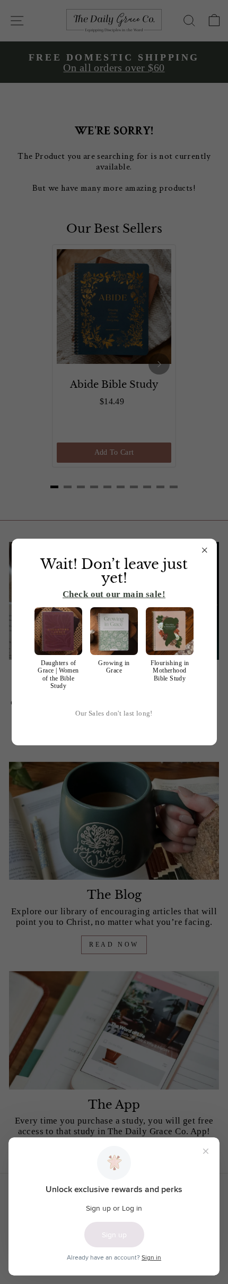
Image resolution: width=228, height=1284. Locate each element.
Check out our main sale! (114, 594)
